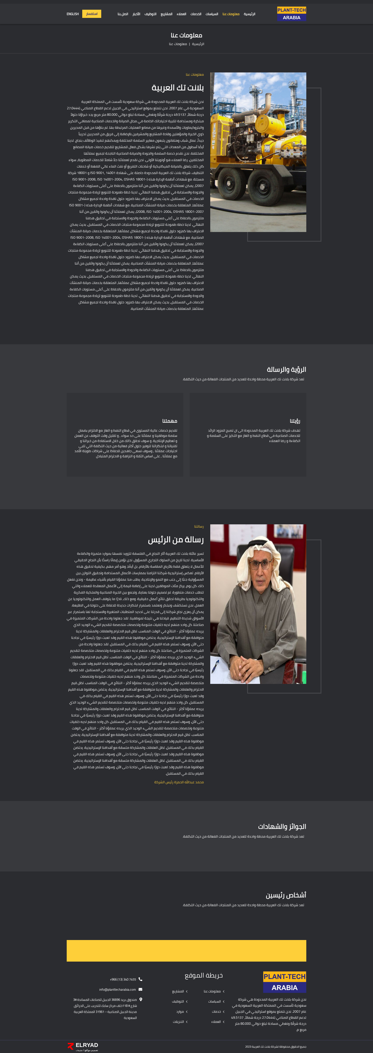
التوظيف (150, 14)
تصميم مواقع (91, 1050)
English (73, 14)
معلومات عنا (231, 14)
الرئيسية (249, 14)
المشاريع (166, 14)
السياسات (212, 14)
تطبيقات (79, 1050)
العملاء (181, 14)
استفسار (92, 14)
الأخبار (136, 14)
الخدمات (196, 14)
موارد (180, 1012)
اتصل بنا (123, 14)
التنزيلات (178, 1022)
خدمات (216, 1012)
